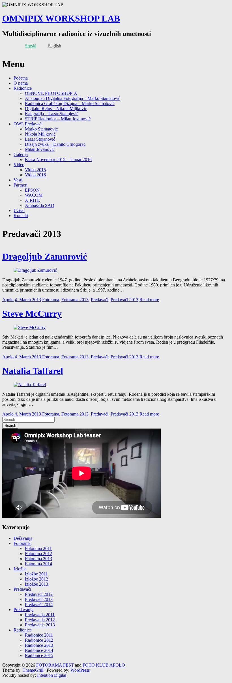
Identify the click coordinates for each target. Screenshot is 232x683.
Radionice (23, 88)
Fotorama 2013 (75, 299)
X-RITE (32, 200)
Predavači (99, 299)
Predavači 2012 (39, 594)
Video (19, 164)
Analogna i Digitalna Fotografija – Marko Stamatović (72, 98)
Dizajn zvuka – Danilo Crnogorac (55, 144)
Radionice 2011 (39, 635)
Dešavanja (23, 538)
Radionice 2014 (39, 650)
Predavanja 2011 (40, 614)
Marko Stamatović (41, 129)
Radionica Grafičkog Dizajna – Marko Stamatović (70, 103)
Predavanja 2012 (40, 619)
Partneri (20, 185)
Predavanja (23, 609)
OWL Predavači (28, 123)
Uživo (19, 210)
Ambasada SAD (39, 205)
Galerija (21, 154)
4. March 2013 (28, 299)
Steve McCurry (32, 314)
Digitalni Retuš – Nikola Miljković (56, 108)
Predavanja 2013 (40, 624)
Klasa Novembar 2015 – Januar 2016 (58, 159)
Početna (21, 78)
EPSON (32, 190)
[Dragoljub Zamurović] (35, 270)
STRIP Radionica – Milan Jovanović (58, 118)
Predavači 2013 (124, 299)
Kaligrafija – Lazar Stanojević (51, 113)
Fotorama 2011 (38, 548)
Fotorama (50, 299)
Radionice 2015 (39, 655)
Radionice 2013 (39, 645)
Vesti (18, 179)
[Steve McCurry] (30, 327)
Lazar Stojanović (40, 139)
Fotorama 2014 (38, 563)
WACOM (33, 195)
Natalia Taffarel (32, 371)
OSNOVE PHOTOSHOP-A (51, 93)
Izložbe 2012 (36, 579)
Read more (149, 299)
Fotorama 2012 (38, 553)
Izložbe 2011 (36, 573)
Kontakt (21, 215)
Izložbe (20, 568)
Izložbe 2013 (36, 584)
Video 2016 (35, 174)
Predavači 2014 (39, 604)
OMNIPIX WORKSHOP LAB (61, 18)
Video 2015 (35, 169)
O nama (21, 83)
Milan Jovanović (40, 149)
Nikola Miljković (40, 134)
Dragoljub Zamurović (44, 256)
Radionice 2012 (39, 640)
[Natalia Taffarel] (30, 384)
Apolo (8, 299)
